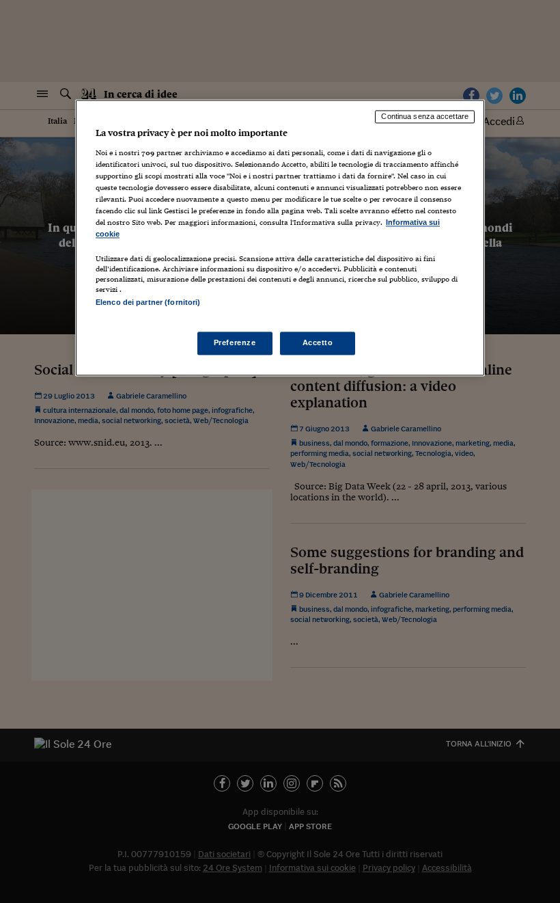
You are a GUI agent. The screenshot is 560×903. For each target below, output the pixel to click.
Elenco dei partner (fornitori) (148, 303)
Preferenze (235, 342)
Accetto (318, 342)
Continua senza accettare (424, 117)
